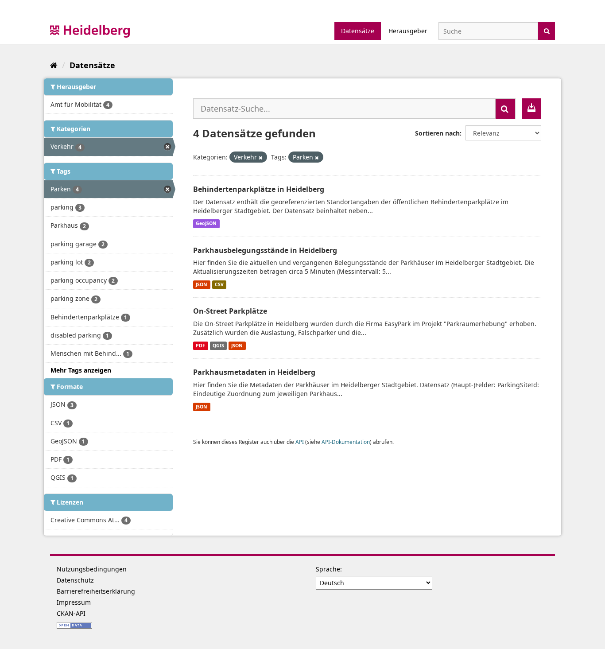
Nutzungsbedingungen (92, 569)
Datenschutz (75, 580)
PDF (200, 345)
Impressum (74, 602)
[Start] (54, 65)
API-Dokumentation (346, 441)
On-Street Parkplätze (230, 311)
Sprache (328, 569)
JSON (201, 284)
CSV (219, 284)
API (299, 441)
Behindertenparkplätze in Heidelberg (258, 189)
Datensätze (357, 31)
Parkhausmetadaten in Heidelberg (254, 372)
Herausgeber (407, 31)
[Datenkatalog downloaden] (531, 108)
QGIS (218, 345)
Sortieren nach (437, 133)
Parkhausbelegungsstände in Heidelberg (265, 250)
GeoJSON (206, 224)
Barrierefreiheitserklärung (96, 591)
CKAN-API (71, 613)
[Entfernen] (261, 157)
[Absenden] (547, 30)
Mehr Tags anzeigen (80, 370)
